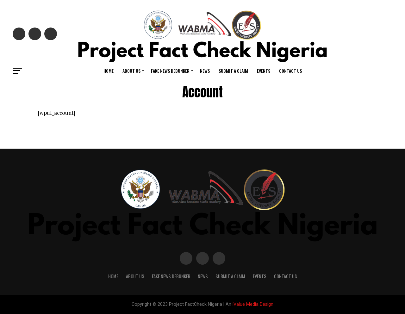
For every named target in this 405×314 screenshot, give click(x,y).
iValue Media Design (253, 304)
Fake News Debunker (170, 70)
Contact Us (290, 70)
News (205, 70)
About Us (131, 70)
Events (263, 70)
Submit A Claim (233, 70)
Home (108, 70)
